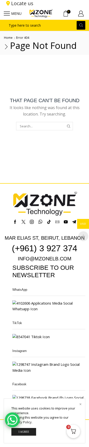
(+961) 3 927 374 (44, 248)
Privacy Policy (21, 422)
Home (8, 38)
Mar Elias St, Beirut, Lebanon (45, 238)
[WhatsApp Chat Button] (12, 419)
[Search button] (81, 25)
